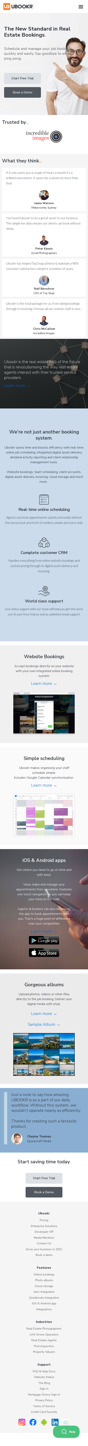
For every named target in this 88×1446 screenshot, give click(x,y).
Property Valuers (44, 1352)
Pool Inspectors (44, 1346)
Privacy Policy (44, 1400)
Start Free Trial (22, 78)
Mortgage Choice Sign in (44, 1395)
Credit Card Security (44, 1412)
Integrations (44, 1309)
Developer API (44, 1232)
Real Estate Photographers (44, 1329)
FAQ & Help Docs (44, 1371)
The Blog (44, 1383)
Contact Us (44, 1243)
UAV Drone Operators (44, 1335)
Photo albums (44, 1280)
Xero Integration (44, 1292)
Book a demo (44, 1255)
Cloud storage (44, 1286)
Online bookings (44, 1274)
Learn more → (17, 385)
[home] (18, 6)
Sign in (44, 1389)
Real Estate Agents (44, 1340)
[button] (80, 7)
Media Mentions (44, 1238)
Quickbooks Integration (44, 1298)
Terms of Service (44, 1406)
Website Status (44, 1377)
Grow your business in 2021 (44, 1249)
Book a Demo (22, 92)
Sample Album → (44, 1024)
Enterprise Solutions (44, 1226)
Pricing (44, 1220)
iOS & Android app (44, 1303)
